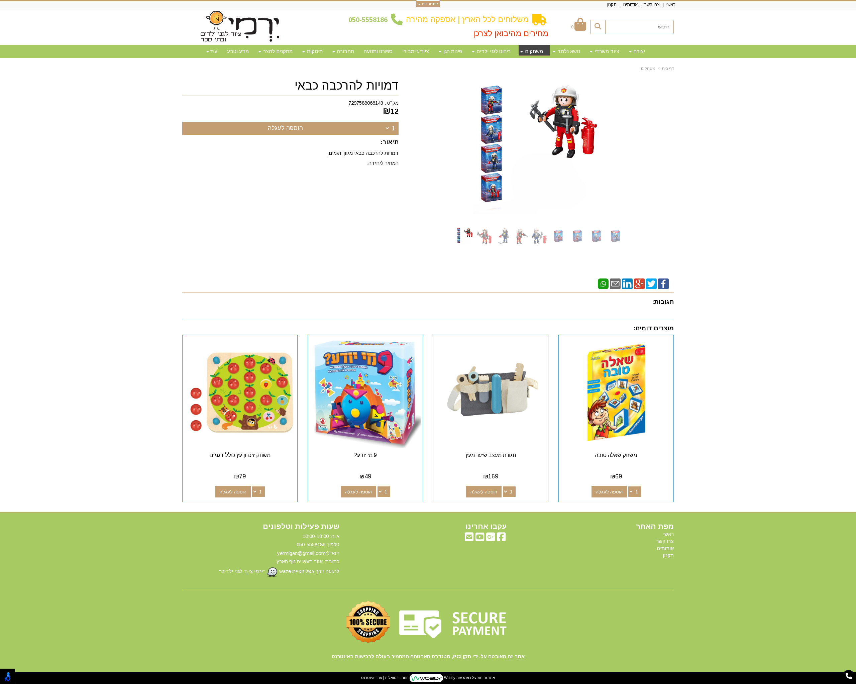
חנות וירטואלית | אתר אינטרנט (385, 678)
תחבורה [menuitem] (345, 51)
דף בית (668, 68)
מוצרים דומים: (653, 328)
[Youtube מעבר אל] (479, 539)
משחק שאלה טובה (616, 455)
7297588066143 (365, 103)
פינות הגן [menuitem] (452, 51)
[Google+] (639, 283)
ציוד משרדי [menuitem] (606, 51)
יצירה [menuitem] (638, 51)
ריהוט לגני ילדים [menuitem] (493, 51)
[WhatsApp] (603, 283)
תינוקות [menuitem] (314, 51)
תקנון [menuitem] (612, 4)
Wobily (449, 678)
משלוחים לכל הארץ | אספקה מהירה (467, 19)
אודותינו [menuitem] (630, 4)
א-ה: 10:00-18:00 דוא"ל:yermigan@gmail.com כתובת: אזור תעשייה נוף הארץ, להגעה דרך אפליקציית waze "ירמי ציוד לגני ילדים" (279, 553)
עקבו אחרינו (486, 527)
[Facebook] (663, 283)
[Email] (615, 283)
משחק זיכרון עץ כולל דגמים (240, 455)
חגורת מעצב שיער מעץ (490, 455)
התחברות (429, 4)
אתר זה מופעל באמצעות (428, 678)
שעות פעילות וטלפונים (301, 527)
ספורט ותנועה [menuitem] (378, 51)
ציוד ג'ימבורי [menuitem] (415, 51)
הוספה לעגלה (285, 128)
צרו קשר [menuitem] (652, 4)
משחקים (648, 68)
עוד (213, 51)
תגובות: (663, 302)
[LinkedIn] (627, 283)
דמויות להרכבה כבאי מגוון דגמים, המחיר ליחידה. (363, 158)
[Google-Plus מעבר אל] (490, 539)
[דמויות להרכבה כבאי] (465, 236)
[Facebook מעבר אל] (501, 539)
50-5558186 (370, 19)
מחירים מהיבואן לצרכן (510, 33)
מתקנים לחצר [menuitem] (277, 51)
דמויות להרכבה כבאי (347, 85)
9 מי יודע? (365, 455)
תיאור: (390, 142)
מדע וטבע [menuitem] (238, 51)
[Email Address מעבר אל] (469, 539)
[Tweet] (651, 283)
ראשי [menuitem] (670, 4)
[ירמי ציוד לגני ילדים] (240, 26)
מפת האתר (655, 527)
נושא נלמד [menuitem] (568, 51)
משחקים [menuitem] (533, 51)
